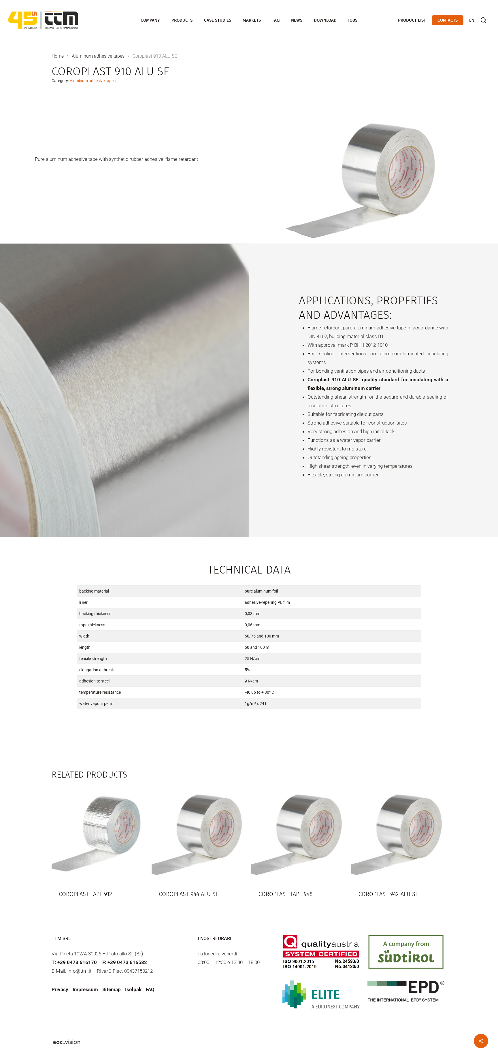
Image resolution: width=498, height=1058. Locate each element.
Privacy (60, 989)
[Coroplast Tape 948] (298, 833)
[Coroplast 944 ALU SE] (199, 833)
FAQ (150, 989)
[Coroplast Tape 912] (99, 833)
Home (58, 56)
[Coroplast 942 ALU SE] (398, 833)
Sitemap (111, 989)
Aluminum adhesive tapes (98, 56)
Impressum (85, 989)
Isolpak (133, 989)
